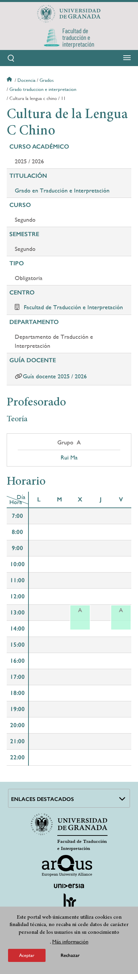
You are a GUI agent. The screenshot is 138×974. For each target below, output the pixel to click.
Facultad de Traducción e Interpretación (73, 307)
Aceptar (26, 955)
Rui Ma (69, 457)
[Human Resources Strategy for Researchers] (69, 904)
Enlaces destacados (42, 799)
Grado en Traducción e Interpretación (62, 190)
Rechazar (70, 955)
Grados (47, 80)
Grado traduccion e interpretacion (42, 89)
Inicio (10, 80)
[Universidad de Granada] (69, 14)
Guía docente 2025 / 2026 (55, 376)
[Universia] (69, 886)
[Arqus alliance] (67, 865)
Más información (70, 941)
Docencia (26, 80)
